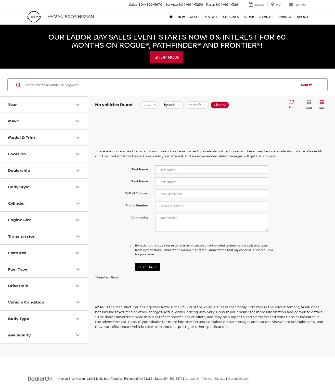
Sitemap (219, 378)
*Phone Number (136, 205)
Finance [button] (284, 16)
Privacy (207, 378)
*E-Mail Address (136, 193)
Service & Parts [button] (258, 16)
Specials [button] (231, 16)
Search (306, 85)
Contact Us (192, 378)
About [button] (303, 16)
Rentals (211, 16)
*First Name (139, 169)
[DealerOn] (40, 378)
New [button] (181, 16)
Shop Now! (167, 57)
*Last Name (139, 181)
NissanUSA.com (238, 378)
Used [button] (194, 16)
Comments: (139, 217)
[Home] (171, 17)
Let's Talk (147, 266)
